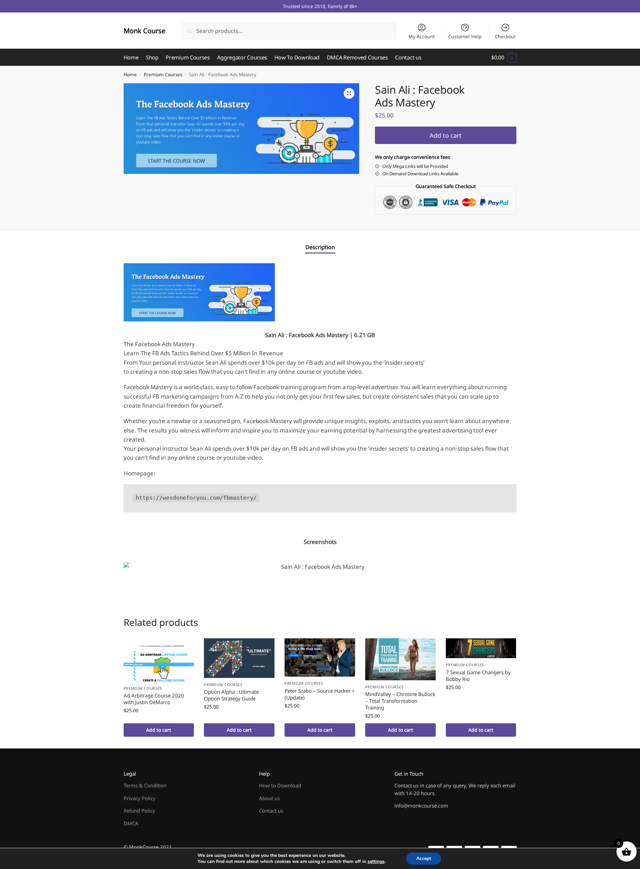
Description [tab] (320, 247)
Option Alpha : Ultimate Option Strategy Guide (231, 695)
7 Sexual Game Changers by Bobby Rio (478, 675)
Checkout (505, 36)
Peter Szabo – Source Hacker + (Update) (320, 694)
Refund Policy (139, 810)
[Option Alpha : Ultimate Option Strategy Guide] (239, 658)
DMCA (131, 823)
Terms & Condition (145, 785)
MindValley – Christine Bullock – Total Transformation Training (400, 701)
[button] (503, 57)
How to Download (280, 785)
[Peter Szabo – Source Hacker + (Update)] (320, 657)
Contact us (271, 810)
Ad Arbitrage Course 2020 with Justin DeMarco (154, 698)
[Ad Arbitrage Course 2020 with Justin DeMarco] (159, 660)
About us (269, 798)
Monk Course (144, 30)
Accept (423, 858)
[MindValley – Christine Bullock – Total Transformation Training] (400, 659)
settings (376, 862)
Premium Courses (163, 75)
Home (130, 75)
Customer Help (465, 36)
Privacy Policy (140, 798)
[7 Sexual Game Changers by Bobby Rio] (481, 648)
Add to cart (446, 135)
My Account (422, 36)
